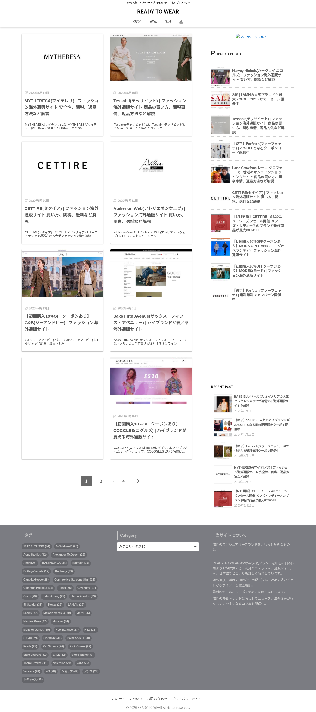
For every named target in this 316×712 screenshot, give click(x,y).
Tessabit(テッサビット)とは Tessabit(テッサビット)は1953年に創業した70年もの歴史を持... (150, 126)
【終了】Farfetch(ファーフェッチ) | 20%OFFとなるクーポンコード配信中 (256, 148)
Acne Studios (35, 554)
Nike (90, 629)
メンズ (91, 671)
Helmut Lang (54, 596)
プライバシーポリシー (188, 699)
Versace (31, 671)
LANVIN (76, 604)
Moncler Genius (36, 629)
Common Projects (38, 588)
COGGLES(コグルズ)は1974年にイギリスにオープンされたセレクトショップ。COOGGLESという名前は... (151, 449)
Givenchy (86, 588)
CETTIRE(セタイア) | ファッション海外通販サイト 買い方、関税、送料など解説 (257, 197)
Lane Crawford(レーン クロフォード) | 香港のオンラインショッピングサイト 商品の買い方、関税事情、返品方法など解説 (257, 174)
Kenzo (55, 604)
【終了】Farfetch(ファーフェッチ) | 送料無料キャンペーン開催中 (256, 294)
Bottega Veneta (36, 571)
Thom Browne (35, 663)
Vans (83, 663)
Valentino (62, 663)
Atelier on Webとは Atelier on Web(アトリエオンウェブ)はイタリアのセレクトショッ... (149, 234)
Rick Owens (80, 646)
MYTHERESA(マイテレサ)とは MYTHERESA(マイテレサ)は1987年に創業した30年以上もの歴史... (61, 126)
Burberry (64, 571)
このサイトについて (127, 699)
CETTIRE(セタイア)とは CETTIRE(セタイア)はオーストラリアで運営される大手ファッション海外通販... (61, 234)
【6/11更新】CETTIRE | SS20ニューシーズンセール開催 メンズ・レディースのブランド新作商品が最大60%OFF (258, 223)
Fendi (65, 588)
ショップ (137, 21)
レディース (33, 679)
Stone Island (82, 654)
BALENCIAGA (54, 563)
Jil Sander (32, 604)
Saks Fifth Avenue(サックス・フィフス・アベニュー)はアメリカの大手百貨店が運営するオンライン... (150, 341)
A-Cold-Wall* (67, 546)
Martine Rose (35, 621)
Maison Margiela (57, 613)
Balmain (80, 563)
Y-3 (51, 671)
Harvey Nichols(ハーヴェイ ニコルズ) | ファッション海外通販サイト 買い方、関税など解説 (257, 75)
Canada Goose (36, 579)
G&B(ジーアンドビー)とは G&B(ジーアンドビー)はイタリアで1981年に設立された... (62, 341)
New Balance (67, 629)
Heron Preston (83, 596)
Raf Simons (53, 646)
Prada (30, 646)
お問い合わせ (157, 699)
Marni (83, 613)
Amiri (29, 563)
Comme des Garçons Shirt (74, 579)
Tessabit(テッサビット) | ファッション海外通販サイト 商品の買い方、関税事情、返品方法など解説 (258, 125)
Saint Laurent (35, 654)
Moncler (61, 621)
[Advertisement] (62, 394)
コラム (153, 21)
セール (168, 21)
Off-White (52, 638)
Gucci (30, 596)
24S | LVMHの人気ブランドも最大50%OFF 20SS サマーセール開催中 (258, 99)
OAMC (30, 638)
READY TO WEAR (158, 11)
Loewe (30, 613)
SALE (59, 654)
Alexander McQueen (69, 554)
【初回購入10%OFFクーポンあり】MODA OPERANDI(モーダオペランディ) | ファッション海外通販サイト (258, 248)
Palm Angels (78, 638)
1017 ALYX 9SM (36, 546)
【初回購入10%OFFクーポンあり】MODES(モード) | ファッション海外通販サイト (257, 270)
